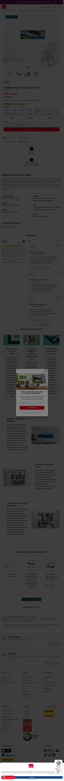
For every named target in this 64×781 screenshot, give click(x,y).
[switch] (58, 772)
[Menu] (61, 761)
